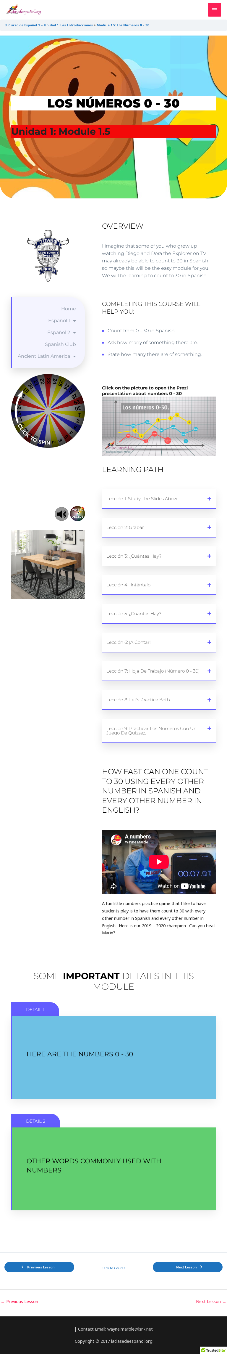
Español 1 (59, 320)
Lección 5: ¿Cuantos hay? (133, 613)
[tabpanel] (113, 630)
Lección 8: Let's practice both (138, 699)
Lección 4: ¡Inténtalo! (129, 585)
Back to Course (113, 1268)
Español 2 (58, 332)
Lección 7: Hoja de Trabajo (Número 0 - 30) (153, 671)
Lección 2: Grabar (125, 527)
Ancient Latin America (44, 356)
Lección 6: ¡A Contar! (128, 642)
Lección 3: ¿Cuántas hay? (133, 556)
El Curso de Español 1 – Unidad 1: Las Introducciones (48, 25)
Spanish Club (60, 344)
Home (68, 309)
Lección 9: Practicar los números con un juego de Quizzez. (151, 731)
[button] (159, 499)
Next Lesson (211, 1301)
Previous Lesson (19, 1301)
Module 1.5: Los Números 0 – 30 (123, 25)
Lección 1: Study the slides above (142, 498)
